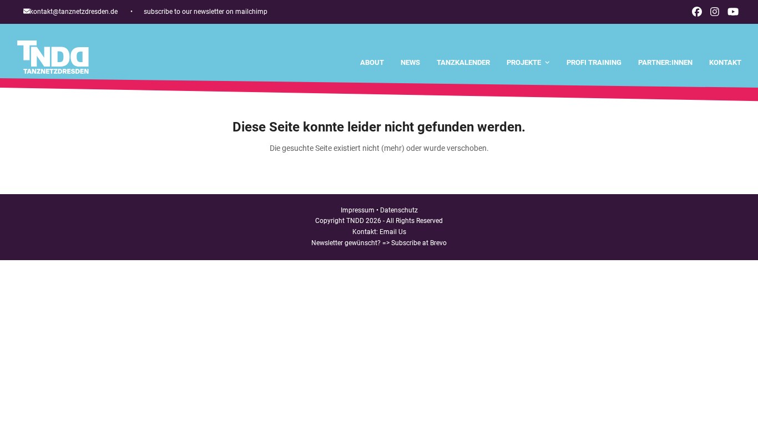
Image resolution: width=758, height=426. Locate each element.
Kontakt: (366, 232)
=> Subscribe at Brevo (414, 243)
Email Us (393, 232)
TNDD (355, 221)
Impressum (358, 210)
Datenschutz (399, 210)
